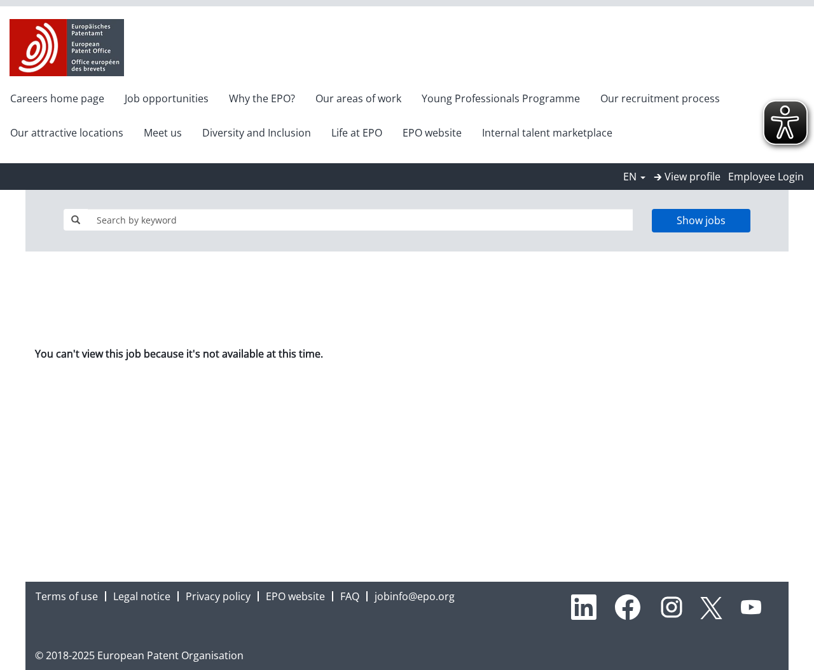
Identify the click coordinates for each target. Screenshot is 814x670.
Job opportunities (167, 98)
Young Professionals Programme (501, 98)
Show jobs (701, 220)
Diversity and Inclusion (256, 133)
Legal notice (141, 596)
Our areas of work (358, 98)
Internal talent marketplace (547, 133)
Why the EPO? (262, 98)
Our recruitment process (660, 98)
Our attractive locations (66, 133)
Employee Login (766, 176)
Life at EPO (356, 133)
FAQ (349, 596)
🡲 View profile (687, 176)
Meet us (163, 133)
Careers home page (57, 98)
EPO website (432, 133)
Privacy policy (218, 596)
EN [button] (631, 176)
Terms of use (67, 596)
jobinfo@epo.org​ (415, 596)
